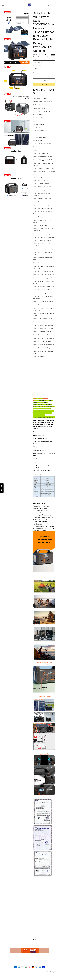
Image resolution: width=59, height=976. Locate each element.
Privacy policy (36, 970)
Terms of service (43, 970)
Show (1, 488)
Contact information (51, 971)
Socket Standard (37, 65)
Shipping (35, 56)
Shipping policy (52, 970)
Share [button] (36, 939)
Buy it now (44, 84)
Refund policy (28, 970)
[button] (3, 5)
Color (34, 59)
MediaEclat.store (20, 970)
